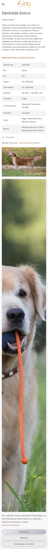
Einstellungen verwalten (24, 544)
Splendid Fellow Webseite (29, 143)
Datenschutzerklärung (10, 525)
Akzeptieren (24, 532)
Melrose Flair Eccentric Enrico (18, 58)
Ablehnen (24, 538)
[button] (3, 4)
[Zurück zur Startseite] (24, 4)
